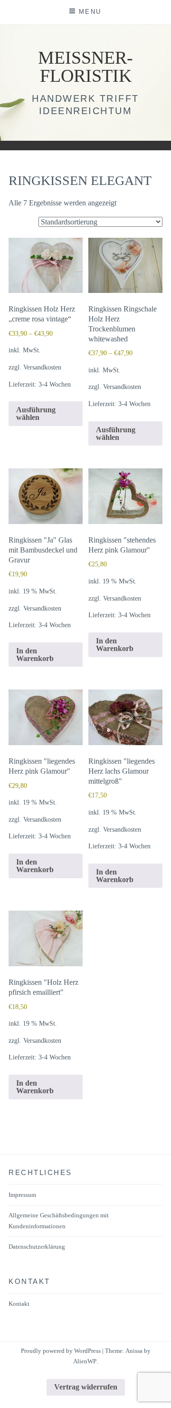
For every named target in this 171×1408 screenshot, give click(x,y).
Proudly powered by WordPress (61, 1350)
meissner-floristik (85, 67)
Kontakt (19, 1303)
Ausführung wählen (36, 413)
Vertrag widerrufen (85, 1387)
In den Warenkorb (35, 654)
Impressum (22, 1194)
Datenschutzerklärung (37, 1246)
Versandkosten (42, 367)
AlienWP (84, 1361)
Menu (90, 11)
